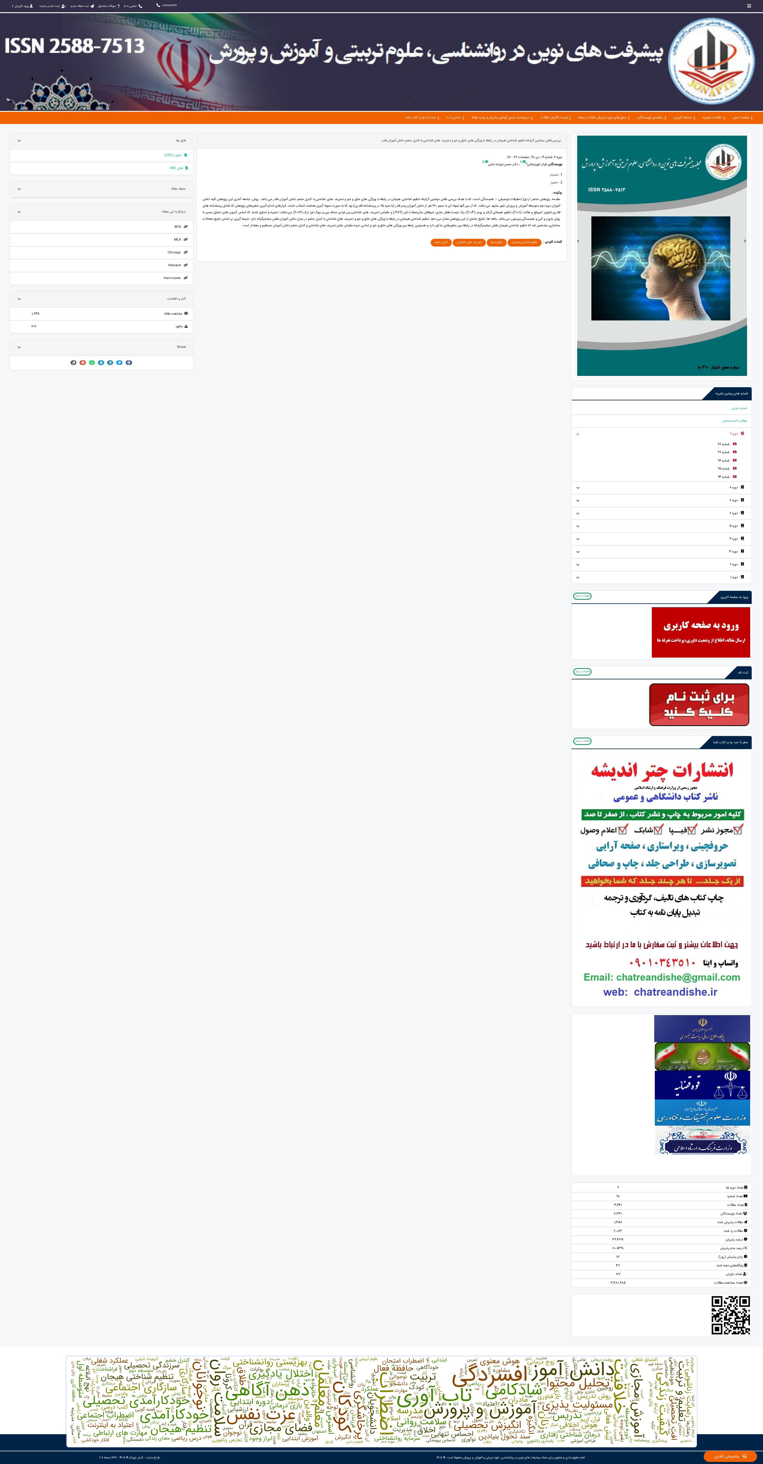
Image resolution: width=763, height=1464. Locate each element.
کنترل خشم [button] (441, 242)
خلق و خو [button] (497, 242)
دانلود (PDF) (173, 155)
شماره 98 (724, 444)
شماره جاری (739, 408)
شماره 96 (724, 460)
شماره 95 (724, 468)
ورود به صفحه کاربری (734, 597)
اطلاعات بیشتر (582, 596)
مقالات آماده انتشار (734, 421)
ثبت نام (743, 672)
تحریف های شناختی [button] (469, 242)
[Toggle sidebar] (749, 6)
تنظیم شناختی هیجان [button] (524, 242)
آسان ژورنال (136, 1457)
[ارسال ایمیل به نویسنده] (524, 162)
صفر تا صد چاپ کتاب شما (730, 742)
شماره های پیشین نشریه (732, 393)
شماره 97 (724, 452)
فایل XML (177, 168)
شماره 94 (724, 477)
